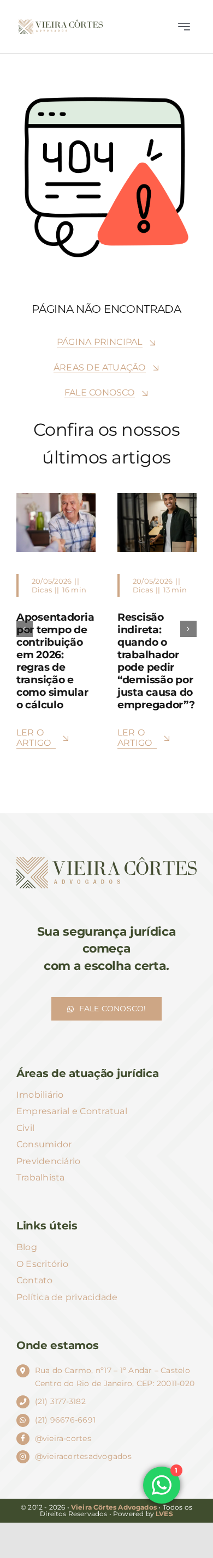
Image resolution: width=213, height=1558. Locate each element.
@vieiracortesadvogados (83, 1456)
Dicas (42, 589)
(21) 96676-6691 (65, 1420)
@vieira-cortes (63, 1438)
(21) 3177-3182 (60, 1401)
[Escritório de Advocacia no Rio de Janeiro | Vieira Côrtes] (61, 23)
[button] (24, 629)
